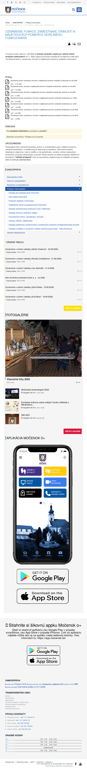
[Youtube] (12, 2)
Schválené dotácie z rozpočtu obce (17, 702)
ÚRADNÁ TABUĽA (15, 242)
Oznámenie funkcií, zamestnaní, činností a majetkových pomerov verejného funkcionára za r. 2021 (44, 103)
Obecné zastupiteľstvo (16, 180)
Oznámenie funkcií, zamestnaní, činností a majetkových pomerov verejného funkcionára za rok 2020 (44, 109)
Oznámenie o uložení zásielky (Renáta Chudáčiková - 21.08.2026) (33, 258)
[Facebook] (7, 2)
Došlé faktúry (9, 698)
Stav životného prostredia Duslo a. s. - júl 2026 (25, 277)
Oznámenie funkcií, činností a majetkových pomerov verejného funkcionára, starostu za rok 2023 (43, 92)
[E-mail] (24, 2)
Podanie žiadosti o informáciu (21, 200)
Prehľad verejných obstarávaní (15, 704)
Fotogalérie (17, 315)
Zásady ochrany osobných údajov (22, 212)
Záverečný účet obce (12, 709)
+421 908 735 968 (23, 723)
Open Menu (79, 9)
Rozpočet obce (10, 706)
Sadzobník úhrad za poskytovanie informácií (27, 204)
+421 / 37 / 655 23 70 (27, 717)
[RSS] (16, 2)
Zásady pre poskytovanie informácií (23, 192)
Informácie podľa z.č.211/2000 (31, 686)
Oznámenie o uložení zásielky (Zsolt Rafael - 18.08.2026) (29, 287)
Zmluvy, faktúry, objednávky (20, 220)
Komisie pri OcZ (68, 684)
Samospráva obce (14, 176)
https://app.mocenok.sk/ (51, 638)
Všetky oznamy (72, 308)
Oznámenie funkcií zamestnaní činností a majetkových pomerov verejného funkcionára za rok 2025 (44, 80)
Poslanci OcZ (20, 684)
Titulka (7, 23)
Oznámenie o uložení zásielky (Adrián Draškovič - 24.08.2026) (31, 249)
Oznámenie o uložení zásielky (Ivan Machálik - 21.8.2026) (29, 268)
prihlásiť (43, 131)
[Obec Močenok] (69, 44)
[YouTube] (80, 764)
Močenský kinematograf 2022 (35, 389)
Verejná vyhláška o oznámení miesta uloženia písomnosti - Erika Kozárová (40, 228)
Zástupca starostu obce (34, 684)
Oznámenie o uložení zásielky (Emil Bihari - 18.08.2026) (29, 296)
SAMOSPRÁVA (18, 23)
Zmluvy (7, 696)
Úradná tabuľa (11, 252)
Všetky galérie (72, 431)
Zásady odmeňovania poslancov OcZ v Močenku (29, 208)
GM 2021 (25, 414)
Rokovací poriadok (11, 687)
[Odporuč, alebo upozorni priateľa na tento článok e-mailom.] (79, 44)
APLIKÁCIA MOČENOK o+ (25, 438)
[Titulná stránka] (17, 9)
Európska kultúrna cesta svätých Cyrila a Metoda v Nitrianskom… (45, 403)
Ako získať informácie (17, 196)
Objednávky (9, 700)
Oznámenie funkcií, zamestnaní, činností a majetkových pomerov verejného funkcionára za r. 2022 (44, 98)
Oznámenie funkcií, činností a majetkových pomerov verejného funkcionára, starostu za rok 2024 (43, 86)
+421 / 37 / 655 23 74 (22, 720)
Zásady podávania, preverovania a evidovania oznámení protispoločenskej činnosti (43, 224)
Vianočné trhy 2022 (18, 379)
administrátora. (25, 159)
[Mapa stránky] (20, 2)
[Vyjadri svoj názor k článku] (74, 44)
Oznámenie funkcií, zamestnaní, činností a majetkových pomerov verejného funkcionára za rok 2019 (44, 115)
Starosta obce (9, 684)
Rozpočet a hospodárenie (18, 184)
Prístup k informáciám (33, 23)
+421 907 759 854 (26, 726)
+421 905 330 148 (24, 729)
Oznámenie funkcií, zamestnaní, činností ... (27, 216)
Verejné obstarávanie (16, 232)
